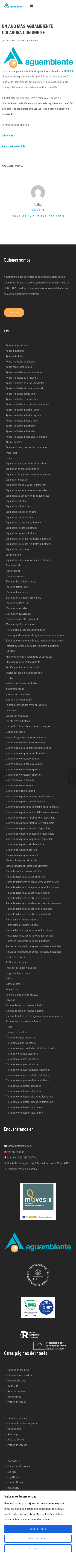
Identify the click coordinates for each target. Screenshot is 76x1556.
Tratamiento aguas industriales (21, 1037)
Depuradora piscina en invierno (21, 511)
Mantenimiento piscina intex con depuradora (28, 828)
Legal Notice (13, 1477)
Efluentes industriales (16, 608)
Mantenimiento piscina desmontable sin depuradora (32, 812)
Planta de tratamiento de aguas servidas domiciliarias (32, 882)
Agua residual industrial (17, 345)
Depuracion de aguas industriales (22, 468)
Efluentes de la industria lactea (21, 581)
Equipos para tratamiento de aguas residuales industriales (35, 635)
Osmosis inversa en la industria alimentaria (27, 865)
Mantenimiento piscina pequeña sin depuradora (29, 839)
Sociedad (19, 166)
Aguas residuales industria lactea (22, 409)
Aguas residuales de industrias (21, 361)
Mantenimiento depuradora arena (22, 758)
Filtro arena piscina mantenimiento (23, 662)
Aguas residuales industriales (20, 426)
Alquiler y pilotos (14, 442)
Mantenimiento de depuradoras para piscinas (28, 747)
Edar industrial (13, 565)
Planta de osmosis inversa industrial (24, 871)
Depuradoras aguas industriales (21, 527)
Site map (11, 1471)
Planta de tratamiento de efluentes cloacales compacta (33, 903)
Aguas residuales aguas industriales (24, 372)
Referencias (12, 989)
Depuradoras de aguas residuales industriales (28, 538)
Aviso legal (11, 452)
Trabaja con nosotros (16, 1032)
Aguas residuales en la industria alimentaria (27, 404)
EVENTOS (10, 651)
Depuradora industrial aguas (20, 506)
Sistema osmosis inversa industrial (23, 1021)
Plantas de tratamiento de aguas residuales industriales (33, 946)
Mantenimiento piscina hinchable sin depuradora (30, 823)
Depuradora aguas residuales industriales (26, 490)
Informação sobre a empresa (22, 1423)
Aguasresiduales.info (13, 146)
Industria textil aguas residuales (21, 683)
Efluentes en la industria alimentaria (23, 597)
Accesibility (13, 1487)
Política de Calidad (16, 1402)
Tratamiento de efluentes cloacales (23, 1085)
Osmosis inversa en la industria (21, 860)
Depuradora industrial (16, 501)
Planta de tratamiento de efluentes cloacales (28, 892)
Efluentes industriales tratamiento (22, 619)
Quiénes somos (14, 983)
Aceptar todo (38, 1529)
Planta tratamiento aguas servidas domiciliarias (29, 930)
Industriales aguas (15, 688)
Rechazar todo (38, 1548)
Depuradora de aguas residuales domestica (27, 495)
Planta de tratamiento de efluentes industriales (29, 908)
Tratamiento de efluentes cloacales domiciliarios (30, 1096)
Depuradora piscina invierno (20, 517)
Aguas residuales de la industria (22, 377)
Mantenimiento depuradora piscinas (24, 774)
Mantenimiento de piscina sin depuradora (26, 753)
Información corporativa (18, 694)
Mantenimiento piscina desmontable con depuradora (32, 806)
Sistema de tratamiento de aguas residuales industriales (34, 1016)
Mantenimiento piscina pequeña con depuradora (30, 833)
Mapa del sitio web (16, 1380)
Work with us (13, 1461)
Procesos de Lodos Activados (21, 967)
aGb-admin (38, 209)
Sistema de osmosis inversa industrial (25, 1005)
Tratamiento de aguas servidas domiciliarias (28, 1080)
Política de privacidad (16, 962)
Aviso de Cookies (16, 1391)
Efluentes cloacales (15, 576)
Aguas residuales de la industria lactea (25, 383)
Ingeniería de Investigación (19, 699)
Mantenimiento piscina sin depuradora (25, 844)
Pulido (9, 978)
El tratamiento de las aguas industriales (25, 629)
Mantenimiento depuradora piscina (23, 769)
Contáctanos (14, 312)
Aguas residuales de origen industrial (24, 388)
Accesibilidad (14, 1396)
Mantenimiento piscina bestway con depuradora (30, 796)
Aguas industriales (15, 350)
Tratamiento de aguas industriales (23, 1059)
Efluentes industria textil (18, 603)
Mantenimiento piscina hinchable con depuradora (30, 817)
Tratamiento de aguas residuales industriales (28, 1069)
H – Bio (9, 678)
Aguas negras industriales (19, 367)
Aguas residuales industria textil (22, 420)
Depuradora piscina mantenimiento (23, 522)
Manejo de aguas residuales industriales (26, 737)
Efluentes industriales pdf (18, 613)
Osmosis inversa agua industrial (22, 855)
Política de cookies (15, 957)
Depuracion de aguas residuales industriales (28, 474)
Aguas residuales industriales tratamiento (27, 436)
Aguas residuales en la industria (22, 399)
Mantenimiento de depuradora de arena (25, 742)
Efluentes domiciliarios (17, 586)
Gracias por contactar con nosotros (24, 672)
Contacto (10, 458)
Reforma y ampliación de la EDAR (22, 994)
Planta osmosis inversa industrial (22, 919)
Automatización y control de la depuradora (27, 447)
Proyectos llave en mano (18, 973)
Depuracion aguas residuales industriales (26, 463)
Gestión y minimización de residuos (24, 667)
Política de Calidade (17, 1445)
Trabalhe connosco (17, 1418)
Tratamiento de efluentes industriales (24, 1107)
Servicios (10, 1000)
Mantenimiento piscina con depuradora (25, 801)
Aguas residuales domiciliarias (21, 393)
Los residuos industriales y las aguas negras (28, 726)
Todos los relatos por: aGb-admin (38, 216)
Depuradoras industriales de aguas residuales (28, 560)
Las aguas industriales (17, 715)
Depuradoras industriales (18, 549)
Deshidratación (13, 554)
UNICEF (67, 71)
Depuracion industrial (16, 479)
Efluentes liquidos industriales (21, 624)
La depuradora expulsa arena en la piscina (27, 705)
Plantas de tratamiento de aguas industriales (28, 941)
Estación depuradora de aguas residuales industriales (32, 646)
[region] (38, 1523)
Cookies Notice (15, 1482)
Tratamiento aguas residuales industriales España (30, 1048)
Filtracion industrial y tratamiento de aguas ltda (29, 656)
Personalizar (38, 1538)
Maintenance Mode (15, 731)
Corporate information (18, 1466)
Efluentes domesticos (17, 592)
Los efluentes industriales (18, 721)
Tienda (9, 1026)
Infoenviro (7, 135)
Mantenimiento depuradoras (20, 780)
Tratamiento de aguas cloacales (22, 1053)
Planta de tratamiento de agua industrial (25, 876)
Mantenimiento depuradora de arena (24, 764)
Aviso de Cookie (15, 1439)
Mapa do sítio (14, 1428)
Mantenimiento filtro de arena (20, 790)
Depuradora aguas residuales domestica (26, 485)
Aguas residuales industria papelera (24, 415)
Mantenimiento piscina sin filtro (21, 849)
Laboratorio (11, 710)
